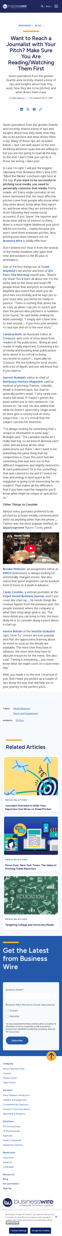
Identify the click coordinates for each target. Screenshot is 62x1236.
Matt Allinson (18, 98)
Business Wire (12, 241)
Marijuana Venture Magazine (23, 381)
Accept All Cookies (40, 1230)
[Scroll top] (51, 1056)
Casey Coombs (13, 592)
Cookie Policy (12, 1223)
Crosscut (9, 338)
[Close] (56, 1216)
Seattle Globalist (43, 631)
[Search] (42, 6)
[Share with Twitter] (28, 109)
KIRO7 (7, 573)
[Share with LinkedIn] (21, 109)
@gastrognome (13, 527)
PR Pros (20, 720)
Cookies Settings (18, 1230)
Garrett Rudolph (14, 377)
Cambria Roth (12, 334)
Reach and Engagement (25, 713)
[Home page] (15, 6)
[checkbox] (31, 1013)
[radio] (31, 1010)
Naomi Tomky (34, 527)
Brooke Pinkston (14, 569)
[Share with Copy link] (40, 109)
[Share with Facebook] (34, 109)
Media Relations (21, 708)
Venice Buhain (12, 631)
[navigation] (56, 6)
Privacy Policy (14, 1032)
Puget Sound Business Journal (23, 596)
